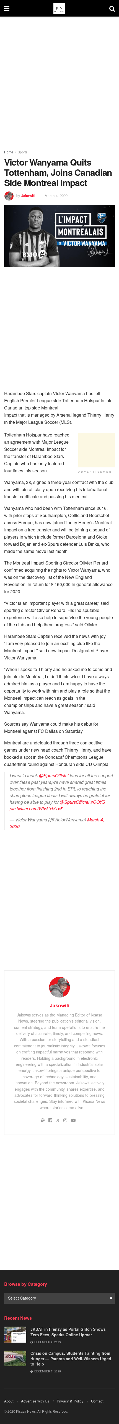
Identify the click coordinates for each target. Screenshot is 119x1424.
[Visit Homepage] (59, 8)
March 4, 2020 (56, 195)
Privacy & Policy (70, 1401)
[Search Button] (112, 8)
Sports (22, 152)
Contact (97, 1401)
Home (8, 152)
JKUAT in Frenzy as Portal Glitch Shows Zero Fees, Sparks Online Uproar (68, 1331)
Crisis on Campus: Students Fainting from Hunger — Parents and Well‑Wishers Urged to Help (70, 1358)
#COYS (97, 802)
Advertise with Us (35, 1401)
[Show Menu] (6, 8)
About (9, 1401)
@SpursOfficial (54, 775)
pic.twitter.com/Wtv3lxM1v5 (36, 808)
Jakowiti (28, 195)
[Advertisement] (59, 81)
